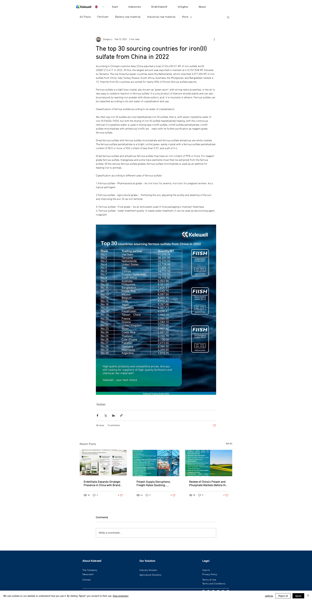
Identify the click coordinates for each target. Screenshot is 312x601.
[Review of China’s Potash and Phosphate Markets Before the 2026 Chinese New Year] (208, 463)
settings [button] (269, 595)
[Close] (308, 595)
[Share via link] (121, 415)
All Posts (85, 17)
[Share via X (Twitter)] (105, 415)
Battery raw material (128, 17)
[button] (228, 17)
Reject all (283, 595)
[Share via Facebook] (97, 415)
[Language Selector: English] (100, 7)
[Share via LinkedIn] (113, 415)
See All (229, 443)
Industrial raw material (161, 17)
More (185, 17)
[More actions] (214, 39)
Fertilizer (103, 17)
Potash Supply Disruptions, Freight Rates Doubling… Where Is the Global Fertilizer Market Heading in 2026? (154, 483)
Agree (298, 595)
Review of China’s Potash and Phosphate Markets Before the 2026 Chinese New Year (208, 483)
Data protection (121, 595)
